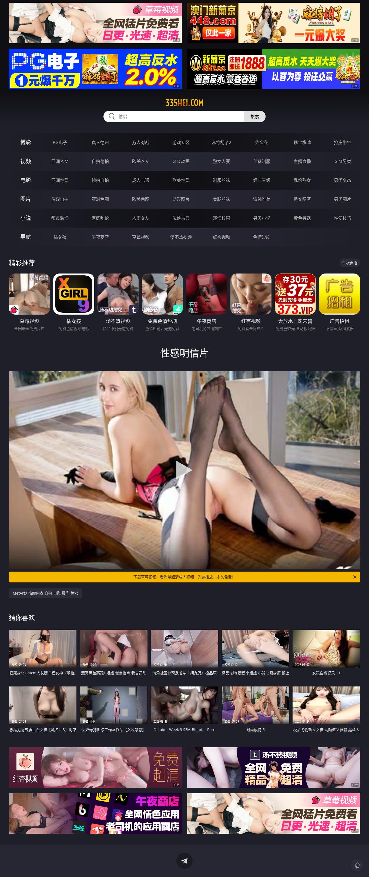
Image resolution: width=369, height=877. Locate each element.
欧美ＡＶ (140, 161)
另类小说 (261, 218)
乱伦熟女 (302, 180)
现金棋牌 (302, 142)
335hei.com (185, 102)
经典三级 (261, 180)
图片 (25, 199)
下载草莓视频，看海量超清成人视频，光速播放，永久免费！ (184, 576)
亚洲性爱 (60, 180)
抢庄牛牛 (342, 142)
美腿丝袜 (221, 199)
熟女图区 (302, 199)
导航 (25, 237)
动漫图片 (181, 199)
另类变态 (342, 180)
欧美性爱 (181, 180)
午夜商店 (100, 237)
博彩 (25, 142)
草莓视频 (140, 237)
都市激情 (60, 218)
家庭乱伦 (100, 218)
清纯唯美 (261, 199)
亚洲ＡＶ (60, 161)
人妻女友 (140, 218)
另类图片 (342, 199)
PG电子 (60, 142)
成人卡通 (140, 180)
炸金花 (261, 142)
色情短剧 (261, 237)
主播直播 (302, 161)
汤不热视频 (181, 237)
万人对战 (140, 142)
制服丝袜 (221, 180)
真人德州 (100, 142)
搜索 (254, 116)
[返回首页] (357, 865)
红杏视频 (221, 237)
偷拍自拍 (100, 180)
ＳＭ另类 (342, 161)
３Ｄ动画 (181, 161)
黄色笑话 (302, 218)
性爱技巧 (342, 218)
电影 (25, 180)
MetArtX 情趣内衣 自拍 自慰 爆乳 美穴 (45, 593)
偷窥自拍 (60, 199)
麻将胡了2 (221, 142)
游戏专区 (181, 142)
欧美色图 (140, 199)
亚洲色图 (100, 199)
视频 (25, 161)
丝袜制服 (261, 161)
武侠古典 (181, 218)
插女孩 (59, 237)
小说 (25, 218)
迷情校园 (221, 218)
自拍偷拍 (100, 161)
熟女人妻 (221, 161)
